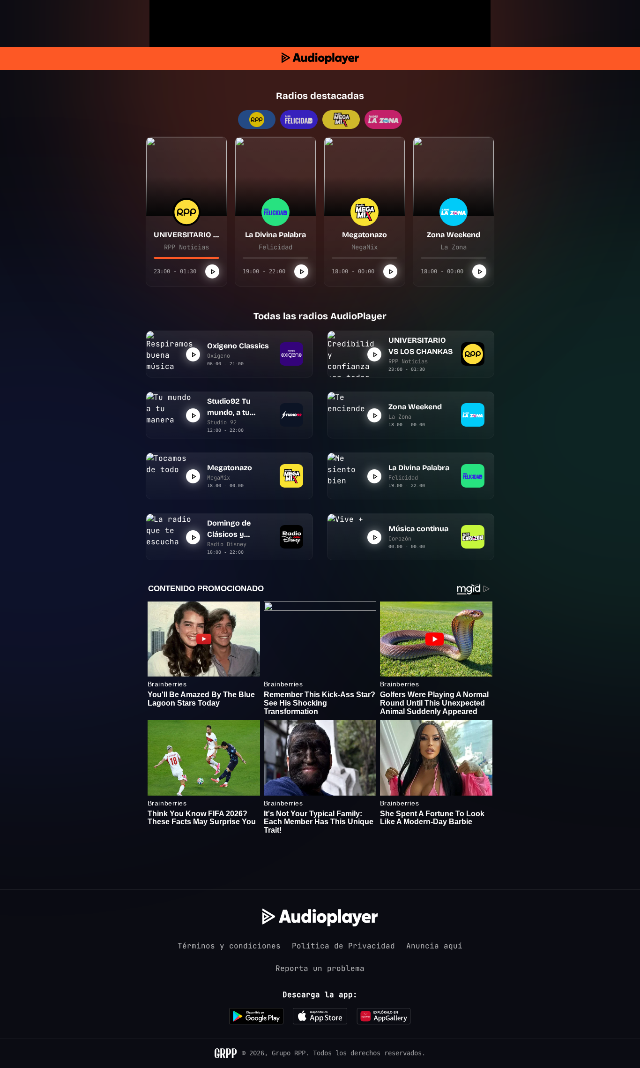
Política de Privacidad (343, 946)
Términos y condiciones (229, 946)
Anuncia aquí (434, 946)
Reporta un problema (320, 968)
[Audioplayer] (320, 58)
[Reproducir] (212, 271)
